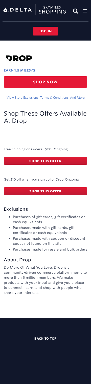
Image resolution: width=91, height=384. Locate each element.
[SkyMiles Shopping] (34, 10)
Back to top (45, 338)
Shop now (45, 82)
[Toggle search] (76, 11)
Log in (45, 31)
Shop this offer (45, 161)
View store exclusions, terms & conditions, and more (46, 97)
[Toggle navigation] (84, 11)
